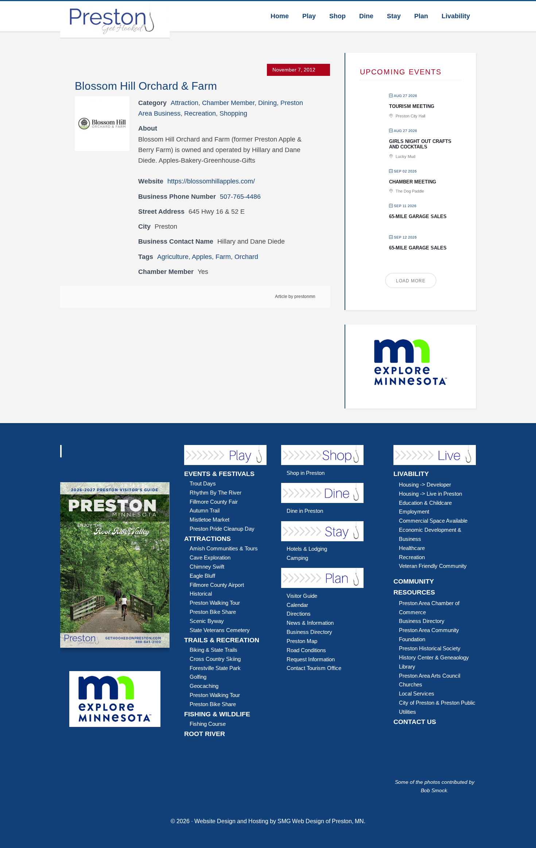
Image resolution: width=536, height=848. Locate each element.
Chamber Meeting (412, 182)
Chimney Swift (207, 567)
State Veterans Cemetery (220, 630)
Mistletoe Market (209, 519)
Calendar (297, 605)
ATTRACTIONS (207, 538)
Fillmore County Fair (214, 502)
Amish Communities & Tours (224, 548)
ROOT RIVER (204, 733)
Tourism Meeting (411, 106)
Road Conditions (306, 650)
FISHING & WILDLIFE (217, 714)
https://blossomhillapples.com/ (211, 181)
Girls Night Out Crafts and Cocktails (420, 144)
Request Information (311, 659)
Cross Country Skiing (215, 659)
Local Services (416, 693)
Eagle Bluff (202, 576)
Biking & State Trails (213, 650)
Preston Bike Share (213, 612)
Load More (411, 280)
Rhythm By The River (215, 492)
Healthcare (412, 548)
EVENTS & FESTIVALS (219, 473)
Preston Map (302, 641)
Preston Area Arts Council (429, 676)
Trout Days (203, 483)
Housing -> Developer (425, 484)
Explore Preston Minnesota (115, 19)
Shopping (233, 113)
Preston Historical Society (430, 648)
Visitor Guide (302, 596)
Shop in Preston (306, 473)
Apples (202, 256)
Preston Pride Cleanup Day (222, 529)
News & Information (310, 623)
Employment (414, 511)
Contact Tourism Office (314, 668)
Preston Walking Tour (215, 603)
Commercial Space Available (433, 521)
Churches (410, 684)
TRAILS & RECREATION (221, 640)
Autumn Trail (205, 510)
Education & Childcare (425, 503)
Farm (223, 256)
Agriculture (173, 256)
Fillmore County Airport (217, 585)
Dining (267, 103)
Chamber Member (228, 103)
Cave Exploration (210, 557)
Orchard (246, 256)
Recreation (200, 113)
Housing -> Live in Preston (430, 494)
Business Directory (309, 632)
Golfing (198, 677)
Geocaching (204, 686)
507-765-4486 (240, 196)
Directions (299, 614)
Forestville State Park (215, 668)
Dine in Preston (305, 511)
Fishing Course (208, 724)
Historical (201, 593)
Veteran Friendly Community (433, 566)
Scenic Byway (207, 621)
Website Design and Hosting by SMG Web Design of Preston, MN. (279, 821)
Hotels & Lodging (307, 549)
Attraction (184, 103)
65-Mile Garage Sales (418, 216)
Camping (297, 558)
